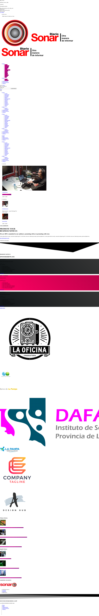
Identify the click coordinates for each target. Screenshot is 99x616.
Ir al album (2, 12)
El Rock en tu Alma (6, 194)
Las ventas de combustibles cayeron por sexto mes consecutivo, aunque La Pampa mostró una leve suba (13, 537)
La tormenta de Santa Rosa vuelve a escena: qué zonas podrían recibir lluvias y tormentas (11, 527)
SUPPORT (2, 273)
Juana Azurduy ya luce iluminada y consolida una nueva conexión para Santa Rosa (11, 546)
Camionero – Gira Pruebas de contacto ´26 (5, 558)
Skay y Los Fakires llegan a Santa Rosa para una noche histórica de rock (9, 568)
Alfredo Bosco (5, 192)
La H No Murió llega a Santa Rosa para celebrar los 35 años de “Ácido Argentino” (11, 577)
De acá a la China (4, 221)
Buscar (13, 88)
